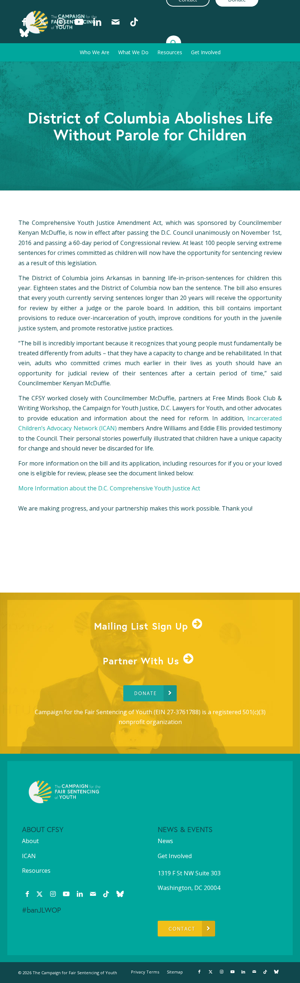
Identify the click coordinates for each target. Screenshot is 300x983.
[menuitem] (94, 52)
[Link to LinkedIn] (97, 21)
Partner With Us (141, 660)
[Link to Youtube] (79, 21)
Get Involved (175, 856)
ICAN (29, 856)
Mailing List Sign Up (141, 626)
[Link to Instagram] (60, 21)
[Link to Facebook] (24, 21)
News (165, 841)
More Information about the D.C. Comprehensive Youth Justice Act (109, 488)
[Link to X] (42, 21)
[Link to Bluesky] (24, 32)
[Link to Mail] (115, 21)
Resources (36, 871)
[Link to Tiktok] (133, 21)
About (30, 841)
